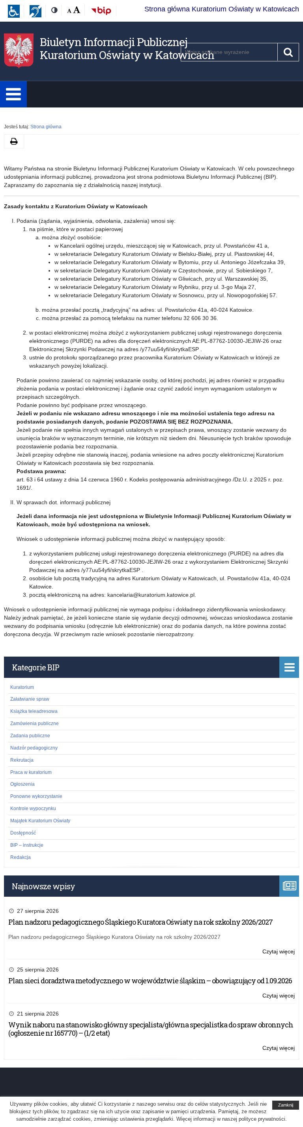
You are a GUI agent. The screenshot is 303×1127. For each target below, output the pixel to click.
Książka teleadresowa (34, 711)
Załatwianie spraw (29, 699)
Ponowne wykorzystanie (36, 796)
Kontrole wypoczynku (33, 808)
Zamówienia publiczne (34, 723)
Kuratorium (22, 687)
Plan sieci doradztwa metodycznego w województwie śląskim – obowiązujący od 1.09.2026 (150, 980)
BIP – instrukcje (26, 845)
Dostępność (23, 833)
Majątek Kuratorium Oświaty (40, 821)
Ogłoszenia (22, 784)
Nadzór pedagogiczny (34, 748)
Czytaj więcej (278, 952)
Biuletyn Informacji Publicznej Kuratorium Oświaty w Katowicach (127, 49)
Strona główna (46, 127)
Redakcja (20, 857)
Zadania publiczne (30, 735)
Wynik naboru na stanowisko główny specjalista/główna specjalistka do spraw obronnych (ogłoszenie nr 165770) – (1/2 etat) (150, 1029)
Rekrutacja (22, 760)
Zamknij (285, 1105)
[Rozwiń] (13, 94)
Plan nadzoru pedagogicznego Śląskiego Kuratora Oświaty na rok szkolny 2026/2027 (140, 922)
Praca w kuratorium (31, 772)
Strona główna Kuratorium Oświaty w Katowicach (221, 9)
